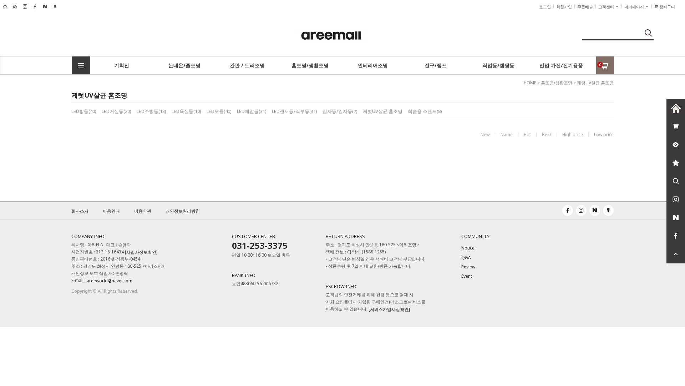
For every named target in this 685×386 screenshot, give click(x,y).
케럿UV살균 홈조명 (595, 83)
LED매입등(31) (252, 111)
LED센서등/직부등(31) (294, 111)
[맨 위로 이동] (676, 254)
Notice (468, 248)
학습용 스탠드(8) (425, 111)
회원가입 (564, 6)
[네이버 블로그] (676, 218)
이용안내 (111, 211)
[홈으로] (676, 108)
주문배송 (585, 6)
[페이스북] (676, 236)
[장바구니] (676, 126)
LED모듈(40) (219, 111)
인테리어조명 (373, 65)
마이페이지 (634, 6)
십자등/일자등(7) (340, 111)
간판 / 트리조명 (247, 65)
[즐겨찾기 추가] (676, 163)
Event (466, 276)
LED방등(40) (83, 111)
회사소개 (79, 211)
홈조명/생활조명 (310, 65)
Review (468, 267)
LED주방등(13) (151, 111)
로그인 (545, 6)
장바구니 (669, 6)
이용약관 (142, 211)
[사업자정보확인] (141, 252)
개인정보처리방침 (183, 211)
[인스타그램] (676, 199)
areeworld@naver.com (109, 281)
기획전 (121, 65)
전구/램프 (436, 65)
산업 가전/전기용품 (561, 65)
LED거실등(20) (116, 111)
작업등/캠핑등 (498, 65)
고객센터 (606, 6)
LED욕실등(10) (186, 111)
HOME (530, 83)
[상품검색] (676, 181)
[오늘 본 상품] (676, 145)
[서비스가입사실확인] (389, 310)
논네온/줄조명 (184, 65)
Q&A (466, 257)
